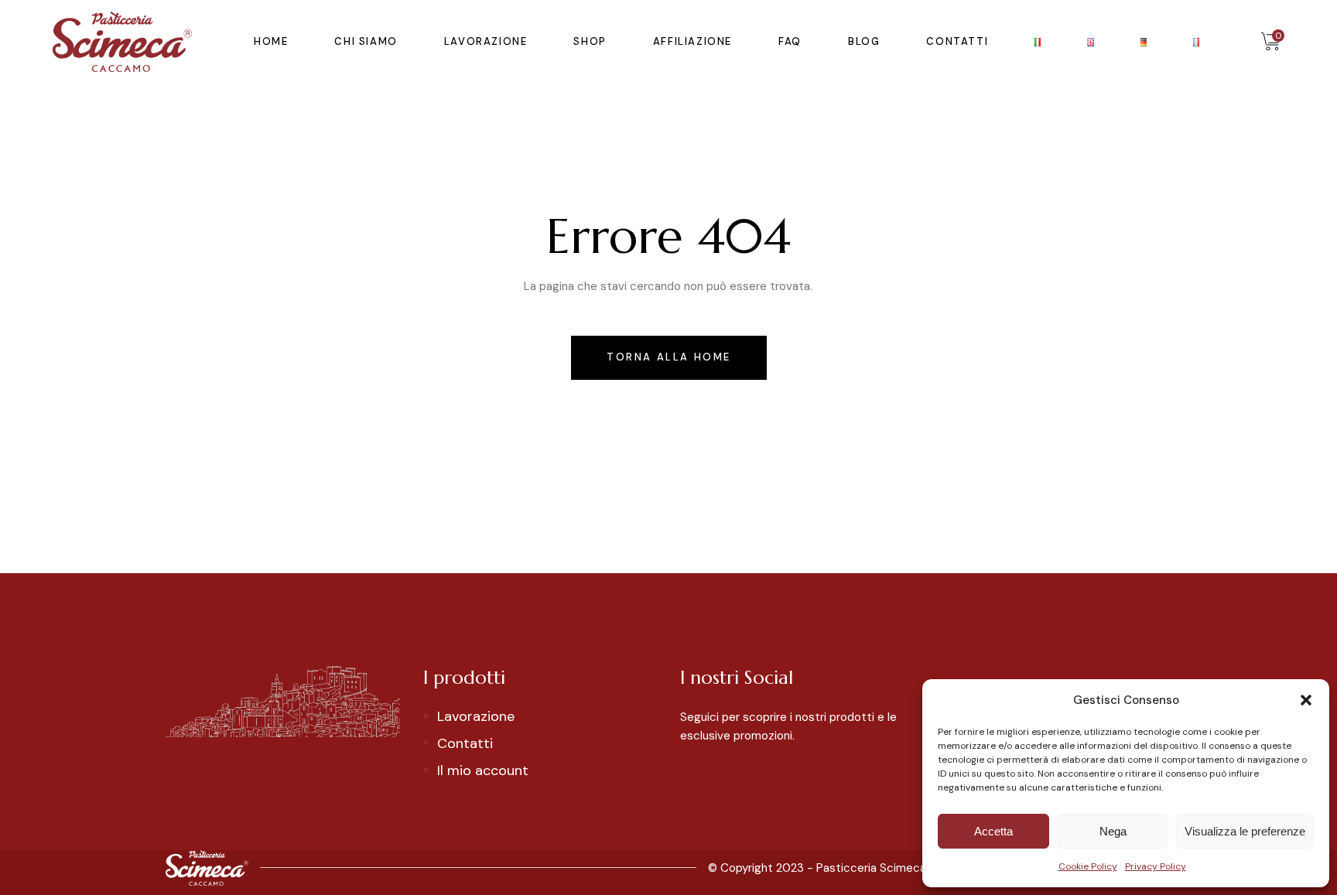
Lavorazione (476, 716)
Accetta (993, 831)
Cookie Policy (1087, 866)
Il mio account (482, 770)
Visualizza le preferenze (1245, 831)
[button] (1306, 700)
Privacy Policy (1155, 866)
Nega (1113, 831)
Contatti (465, 743)
